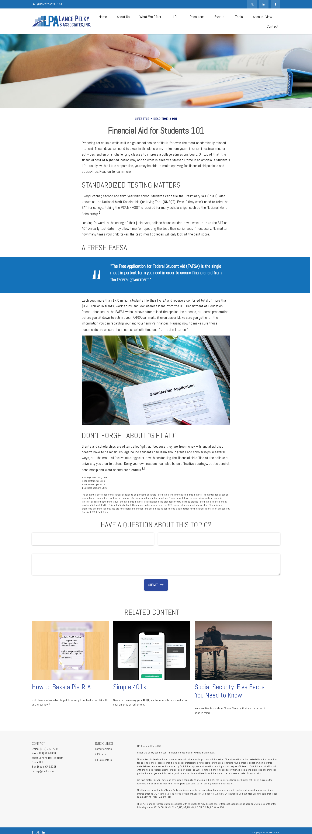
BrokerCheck (208, 752)
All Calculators (103, 760)
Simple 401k (129, 686)
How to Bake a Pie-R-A (61, 686)
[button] (103, 16)
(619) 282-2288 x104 (49, 4)
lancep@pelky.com (43, 771)
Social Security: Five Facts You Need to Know (230, 691)
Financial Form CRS (151, 746)
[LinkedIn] (263, 4)
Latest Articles (103, 749)
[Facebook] (275, 4)
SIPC (221, 793)
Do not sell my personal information (215, 783)
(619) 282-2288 (49, 749)
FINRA (213, 793)
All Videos (101, 754)
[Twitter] (252, 4)
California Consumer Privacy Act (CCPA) (239, 779)
